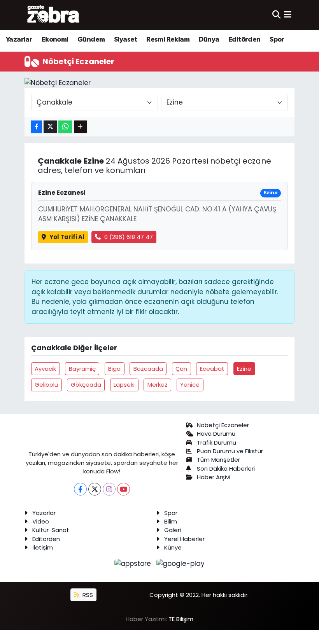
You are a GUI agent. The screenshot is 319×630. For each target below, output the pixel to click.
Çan (181, 369)
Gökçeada (86, 384)
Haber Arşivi (213, 477)
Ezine (244, 369)
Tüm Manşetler (218, 459)
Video (40, 521)
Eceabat (212, 369)
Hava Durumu (216, 433)
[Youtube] (123, 489)
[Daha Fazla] (80, 126)
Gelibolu (46, 384)
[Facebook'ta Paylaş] (36, 126)
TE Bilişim (180, 619)
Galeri (172, 530)
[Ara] (276, 14)
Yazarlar (19, 39)
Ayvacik (45, 369)
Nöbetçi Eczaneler (223, 425)
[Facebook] (80, 489)
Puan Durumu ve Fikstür (230, 451)
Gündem (91, 39)
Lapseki (124, 384)
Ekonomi (55, 39)
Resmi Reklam (167, 39)
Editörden (244, 39)
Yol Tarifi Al (66, 237)
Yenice (190, 384)
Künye (173, 547)
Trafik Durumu (216, 442)
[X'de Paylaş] (50, 126)
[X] (94, 489)
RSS (87, 595)
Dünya (209, 39)
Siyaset (125, 39)
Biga (114, 369)
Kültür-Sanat (50, 530)
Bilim (170, 521)
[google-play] (181, 563)
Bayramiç (82, 369)
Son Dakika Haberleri (226, 468)
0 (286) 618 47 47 (128, 237)
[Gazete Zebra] (54, 15)
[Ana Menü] (287, 14)
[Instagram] (109, 489)
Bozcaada (148, 369)
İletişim (42, 547)
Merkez (157, 384)
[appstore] (134, 563)
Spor (277, 39)
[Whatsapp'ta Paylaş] (65, 126)
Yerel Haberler (184, 539)
